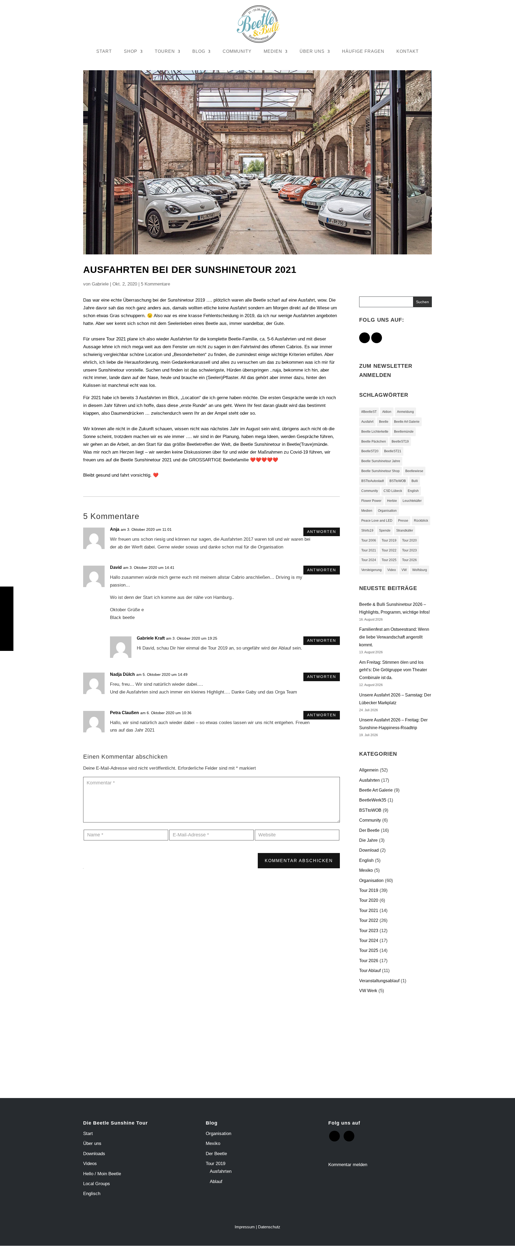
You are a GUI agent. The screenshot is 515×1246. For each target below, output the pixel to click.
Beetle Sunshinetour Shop (380, 471)
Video (391, 570)
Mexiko (366, 870)
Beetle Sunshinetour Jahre (380, 461)
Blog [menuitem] (198, 51)
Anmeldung (405, 412)
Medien (366, 511)
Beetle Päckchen (373, 441)
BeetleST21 (392, 451)
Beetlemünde (404, 431)
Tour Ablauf (370, 970)
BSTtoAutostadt (372, 481)
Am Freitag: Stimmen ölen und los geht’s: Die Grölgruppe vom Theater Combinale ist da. (393, 670)
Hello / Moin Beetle (102, 1173)
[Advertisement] (404, 1042)
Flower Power (371, 501)
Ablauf (216, 1181)
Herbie (392, 501)
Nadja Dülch (122, 674)
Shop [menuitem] (130, 51)
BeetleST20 (369, 451)
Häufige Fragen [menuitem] (363, 51)
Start (88, 1133)
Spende (385, 530)
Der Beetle (369, 830)
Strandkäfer (404, 530)
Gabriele (100, 284)
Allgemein (368, 770)
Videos (90, 1163)
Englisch (91, 1193)
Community (369, 491)
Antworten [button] (321, 531)
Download (369, 850)
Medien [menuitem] (273, 51)
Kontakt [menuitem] (407, 51)
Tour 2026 (409, 560)
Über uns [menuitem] (312, 51)
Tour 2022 (389, 550)
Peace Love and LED (376, 520)
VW (404, 570)
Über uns (92, 1143)
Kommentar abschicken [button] (299, 860)
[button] (422, 301)
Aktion (386, 412)
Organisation (387, 511)
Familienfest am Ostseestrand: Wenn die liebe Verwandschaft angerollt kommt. (394, 637)
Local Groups (96, 1183)
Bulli (414, 481)
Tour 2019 (389, 540)
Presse (403, 520)
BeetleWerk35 (372, 800)
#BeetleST (369, 412)
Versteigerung (371, 570)
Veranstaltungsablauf (379, 980)
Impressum (245, 1227)
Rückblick (421, 520)
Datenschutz (269, 1227)
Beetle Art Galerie (407, 422)
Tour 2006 (368, 540)
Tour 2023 (409, 550)
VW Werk (368, 990)
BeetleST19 (400, 441)
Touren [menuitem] (165, 51)
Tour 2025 (389, 560)
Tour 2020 (409, 540)
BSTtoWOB (397, 481)
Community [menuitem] (237, 51)
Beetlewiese (414, 471)
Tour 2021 (368, 550)
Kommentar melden (347, 1164)
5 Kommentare (155, 284)
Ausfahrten (369, 780)
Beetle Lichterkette (374, 431)
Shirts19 (367, 530)
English (413, 491)
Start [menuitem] (104, 51)
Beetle (383, 422)
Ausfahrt (367, 422)
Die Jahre (368, 840)
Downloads (94, 1153)
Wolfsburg (419, 570)
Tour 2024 (368, 560)
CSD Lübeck (393, 491)
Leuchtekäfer (412, 501)
